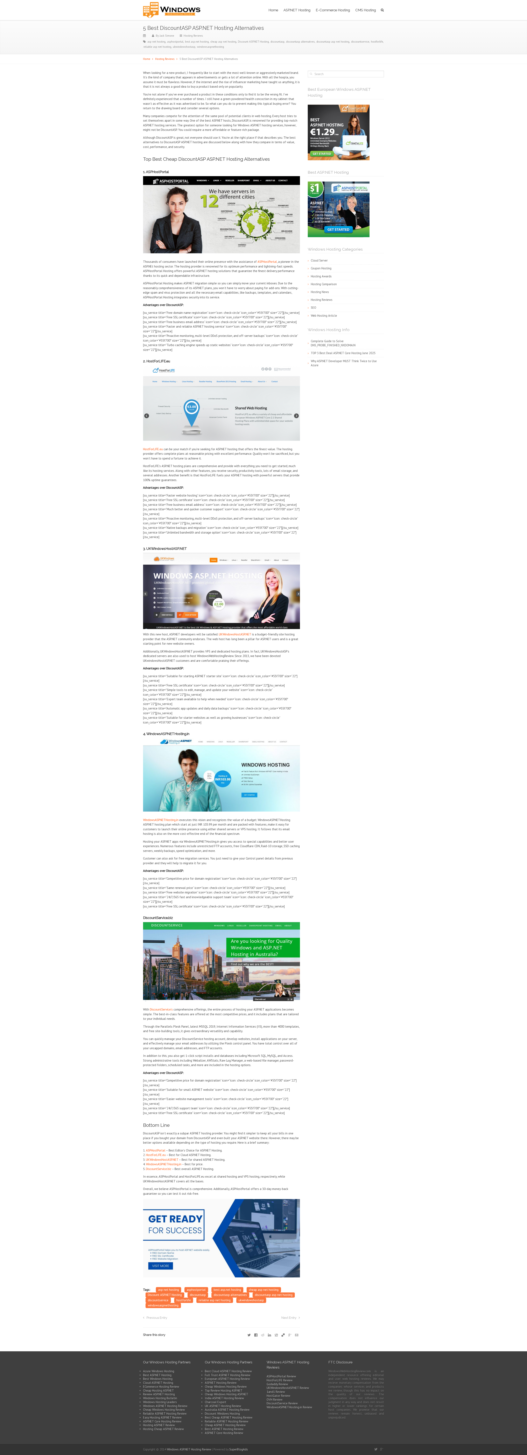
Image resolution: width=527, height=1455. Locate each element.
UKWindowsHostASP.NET (235, 634)
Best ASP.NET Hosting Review (224, 1429)
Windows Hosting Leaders (160, 1402)
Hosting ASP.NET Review (159, 1425)
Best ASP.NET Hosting (157, 1375)
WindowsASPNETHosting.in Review (289, 1407)
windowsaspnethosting (210, 47)
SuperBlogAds (238, 1449)
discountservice (360, 41)
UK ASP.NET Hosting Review (223, 1406)
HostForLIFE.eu (153, 449)
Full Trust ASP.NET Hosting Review (227, 1375)
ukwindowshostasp (184, 47)
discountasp (277, 41)
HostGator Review (278, 1396)
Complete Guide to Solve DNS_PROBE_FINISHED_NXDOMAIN (333, 343)
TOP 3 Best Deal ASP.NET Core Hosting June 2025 (343, 353)
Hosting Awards (321, 276)
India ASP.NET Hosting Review (224, 1398)
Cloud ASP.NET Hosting (158, 1383)
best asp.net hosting (197, 41)
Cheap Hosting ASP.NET (158, 1390)
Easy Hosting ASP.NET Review (162, 1417)
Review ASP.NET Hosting (159, 1394)
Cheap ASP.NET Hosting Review (225, 1425)
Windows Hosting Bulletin (160, 1398)
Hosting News (320, 292)
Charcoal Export (215, 1402)
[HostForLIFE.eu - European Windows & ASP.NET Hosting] (339, 132)
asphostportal (175, 41)
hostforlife (377, 41)
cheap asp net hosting (223, 41)
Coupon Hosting (321, 268)
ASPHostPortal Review (281, 1376)
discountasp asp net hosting (332, 41)
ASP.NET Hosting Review (221, 1383)
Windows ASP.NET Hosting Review (165, 1406)
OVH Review (274, 1399)
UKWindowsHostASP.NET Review (288, 1388)
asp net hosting (156, 41)
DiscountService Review (282, 1403)
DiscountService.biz (158, 1169)
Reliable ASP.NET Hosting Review (165, 1413)
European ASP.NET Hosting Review (227, 1379)
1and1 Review (276, 1392)
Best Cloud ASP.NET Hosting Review (228, 1371)
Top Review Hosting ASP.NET (224, 1390)
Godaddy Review (277, 1384)
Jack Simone (167, 35)
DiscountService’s (161, 1009)
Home (273, 10)
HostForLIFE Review (280, 1380)
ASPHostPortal (267, 262)
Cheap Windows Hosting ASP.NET (226, 1394)
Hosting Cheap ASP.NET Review (163, 1429)
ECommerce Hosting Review (161, 1387)
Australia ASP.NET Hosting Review (227, 1410)
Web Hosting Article (324, 316)
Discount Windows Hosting (222, 1413)
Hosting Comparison (324, 284)
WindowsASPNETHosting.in (160, 820)
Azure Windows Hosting (158, 1371)
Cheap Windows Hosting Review (164, 1410)
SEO (313, 307)
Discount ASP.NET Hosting (253, 41)
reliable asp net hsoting (157, 47)
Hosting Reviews (193, 35)
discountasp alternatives (300, 41)
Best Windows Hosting (158, 1379)
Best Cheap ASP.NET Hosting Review (228, 1417)
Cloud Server (319, 260)
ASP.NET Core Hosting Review (162, 1421)
